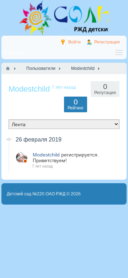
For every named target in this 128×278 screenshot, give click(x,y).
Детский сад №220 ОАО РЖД (36, 193)
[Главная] (8, 68)
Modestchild (46, 155)
